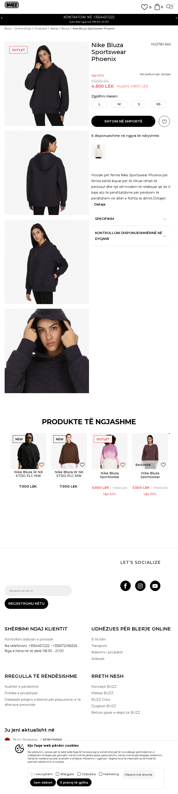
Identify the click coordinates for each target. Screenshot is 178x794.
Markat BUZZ (102, 693)
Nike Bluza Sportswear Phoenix (150, 476)
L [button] (100, 104)
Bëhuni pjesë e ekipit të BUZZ (115, 712)
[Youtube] (155, 586)
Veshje (54, 28)
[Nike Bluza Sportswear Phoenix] (150, 451)
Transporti (99, 646)
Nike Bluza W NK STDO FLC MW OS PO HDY (28, 475)
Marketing (111, 774)
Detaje (99, 204)
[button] (164, 121)
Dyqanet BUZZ (103, 706)
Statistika (89, 774)
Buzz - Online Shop (18, 28)
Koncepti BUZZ (104, 687)
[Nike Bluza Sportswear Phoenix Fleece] (109, 451)
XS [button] (158, 104)
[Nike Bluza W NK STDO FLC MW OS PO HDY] (28, 451)
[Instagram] (140, 586)
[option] (89, 19)
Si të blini (98, 639)
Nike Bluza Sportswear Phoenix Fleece (109, 476)
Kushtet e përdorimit (21, 687)
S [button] (139, 104)
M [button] (119, 104)
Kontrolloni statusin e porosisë (29, 639)
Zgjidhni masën (104, 96)
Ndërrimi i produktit (107, 652)
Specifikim (104, 219)
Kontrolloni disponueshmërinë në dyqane (128, 236)
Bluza (65, 28)
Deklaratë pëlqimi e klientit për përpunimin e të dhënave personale (43, 702)
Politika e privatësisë (21, 693)
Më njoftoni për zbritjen (155, 74)
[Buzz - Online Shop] (12, 6)
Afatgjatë (67, 774)
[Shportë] (157, 9)
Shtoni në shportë (123, 121)
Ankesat (98, 659)
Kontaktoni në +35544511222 (89, 17)
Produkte (40, 28)
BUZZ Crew (100, 700)
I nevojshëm (44, 774)
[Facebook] (125, 586)
